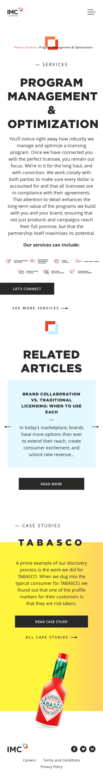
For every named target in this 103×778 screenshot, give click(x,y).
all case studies (47, 637)
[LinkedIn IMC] (92, 749)
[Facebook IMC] (74, 749)
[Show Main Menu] (92, 12)
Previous (7, 426)
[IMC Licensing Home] (18, 11)
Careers (29, 760)
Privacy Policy (51, 766)
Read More (51, 484)
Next (95, 426)
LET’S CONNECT (27, 288)
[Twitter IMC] (83, 749)
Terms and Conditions (61, 760)
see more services (35, 308)
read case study (51, 621)
